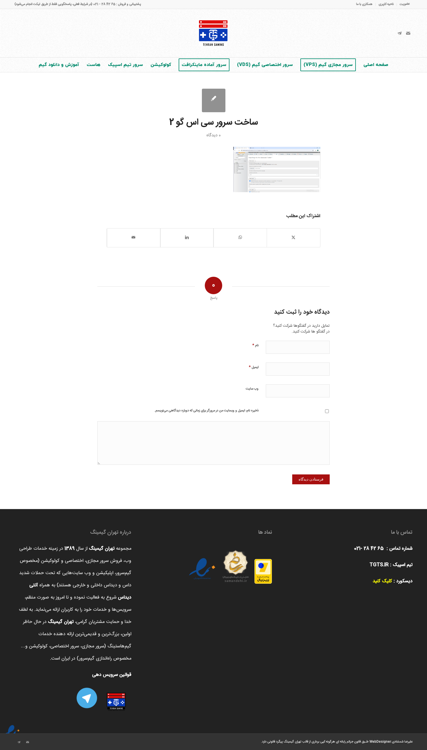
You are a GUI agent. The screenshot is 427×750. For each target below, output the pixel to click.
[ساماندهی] (235, 564)
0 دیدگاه (213, 135)
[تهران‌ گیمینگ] (213, 33)
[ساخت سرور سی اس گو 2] (213, 100)
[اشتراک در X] (293, 237)
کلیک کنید (382, 581)
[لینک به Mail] (408, 33)
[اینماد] (11, 728)
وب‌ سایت (252, 389)
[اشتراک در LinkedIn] (187, 237)
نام (255, 345)
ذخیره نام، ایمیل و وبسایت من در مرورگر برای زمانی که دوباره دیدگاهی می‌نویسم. (207, 410)
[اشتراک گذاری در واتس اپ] (240, 237)
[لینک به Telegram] (399, 33)
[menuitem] (403, 4)
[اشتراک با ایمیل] (133, 237)
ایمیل (254, 367)
